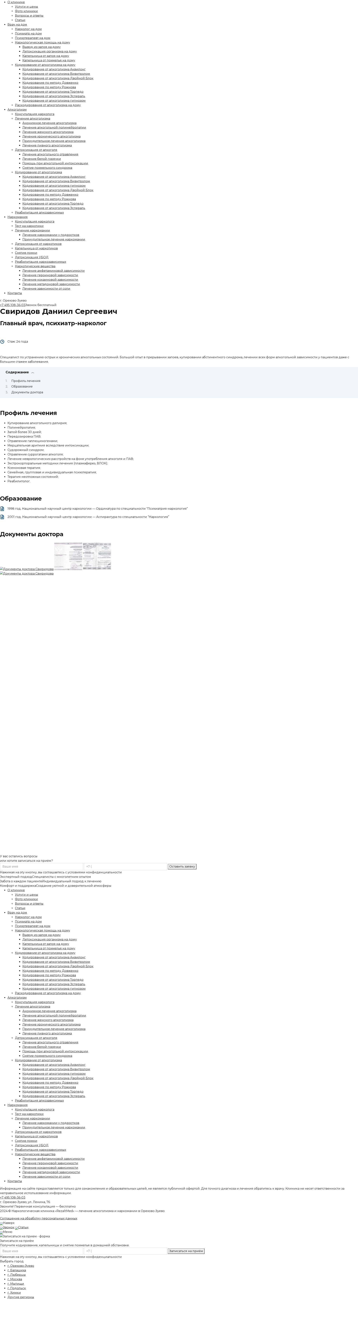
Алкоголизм (17, 109)
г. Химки (14, 1292)
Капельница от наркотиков (36, 248)
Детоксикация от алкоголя (36, 150)
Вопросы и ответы (29, 15)
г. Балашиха (16, 1270)
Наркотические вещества (35, 266)
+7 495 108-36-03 (12, 305)
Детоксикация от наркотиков (38, 244)
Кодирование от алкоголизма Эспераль (53, 96)
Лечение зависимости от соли (46, 288)
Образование (22, 386)
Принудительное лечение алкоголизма (53, 141)
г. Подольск (16, 1288)
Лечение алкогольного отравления (50, 154)
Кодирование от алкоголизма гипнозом (54, 100)
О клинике (16, 2)
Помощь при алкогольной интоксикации (55, 163)
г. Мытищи (15, 1283)
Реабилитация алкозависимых (39, 212)
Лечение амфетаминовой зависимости (53, 270)
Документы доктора (27, 392)
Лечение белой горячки (41, 159)
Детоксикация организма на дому (49, 51)
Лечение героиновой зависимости (50, 275)
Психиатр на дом (28, 33)
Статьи (20, 20)
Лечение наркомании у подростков (50, 235)
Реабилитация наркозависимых (40, 262)
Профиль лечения (25, 381)
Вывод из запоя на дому (41, 47)
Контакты (14, 293)
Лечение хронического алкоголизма (51, 136)
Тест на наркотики (29, 226)
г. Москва (14, 1279)
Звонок (8, 1227)
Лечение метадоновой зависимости (51, 284)
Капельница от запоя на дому (45, 56)
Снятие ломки (26, 253)
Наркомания (17, 217)
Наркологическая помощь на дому (42, 42)
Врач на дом (17, 24)
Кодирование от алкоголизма (38, 172)
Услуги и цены (26, 6)
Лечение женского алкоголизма (47, 132)
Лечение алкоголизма (32, 118)
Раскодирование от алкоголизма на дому (48, 105)
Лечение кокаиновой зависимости (50, 279)
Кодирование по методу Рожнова (49, 87)
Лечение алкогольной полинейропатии (54, 127)
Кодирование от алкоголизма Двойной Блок (57, 78)
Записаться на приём (186, 1251)
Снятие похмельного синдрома (47, 168)
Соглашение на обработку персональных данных (38, 1218)
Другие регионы (20, 1297)
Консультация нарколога (34, 114)
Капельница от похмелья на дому (48, 60)
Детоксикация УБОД (31, 257)
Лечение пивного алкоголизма (47, 145)
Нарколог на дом (28, 29)
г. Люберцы (16, 1274)
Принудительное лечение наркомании (53, 239)
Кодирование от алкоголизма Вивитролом (56, 74)
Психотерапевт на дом (32, 38)
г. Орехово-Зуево (20, 1266)
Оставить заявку (182, 866)
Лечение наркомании (32, 230)
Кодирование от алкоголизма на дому (45, 65)
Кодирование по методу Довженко (50, 82)
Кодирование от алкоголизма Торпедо (53, 91)
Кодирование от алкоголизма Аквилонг (54, 69)
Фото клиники (26, 11)
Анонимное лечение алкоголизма (49, 123)
